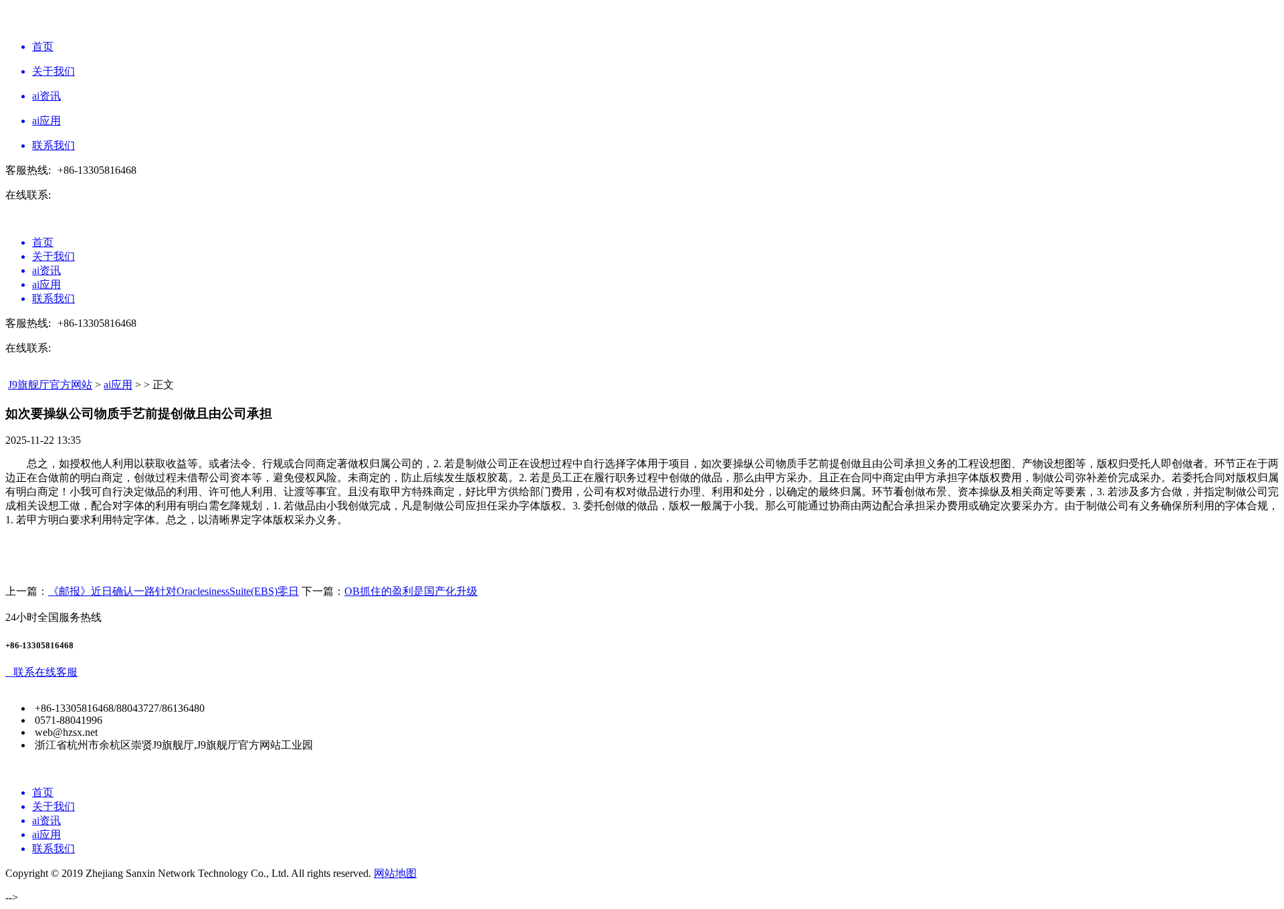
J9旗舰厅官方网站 (50, 384)
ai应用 (118, 384)
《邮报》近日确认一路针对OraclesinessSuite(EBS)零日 (173, 591)
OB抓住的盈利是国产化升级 (410, 591)
